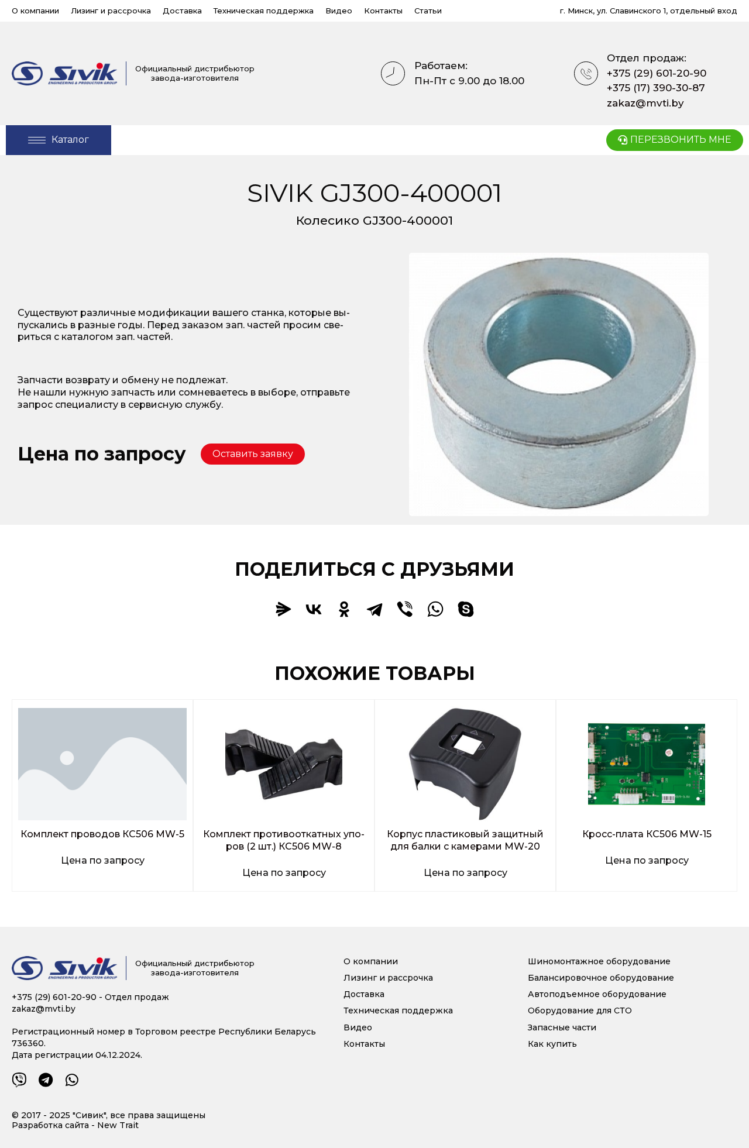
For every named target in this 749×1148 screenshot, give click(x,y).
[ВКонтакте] (314, 609)
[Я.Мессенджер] (283, 609)
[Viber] (405, 609)
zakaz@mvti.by (645, 103)
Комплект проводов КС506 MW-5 (102, 834)
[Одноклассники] (344, 609)
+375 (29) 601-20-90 (656, 73)
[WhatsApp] (435, 609)
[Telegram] (374, 609)
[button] (253, 454)
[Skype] (466, 609)
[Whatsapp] (71, 1080)
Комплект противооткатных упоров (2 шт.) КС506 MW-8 (284, 840)
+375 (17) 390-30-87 (656, 88)
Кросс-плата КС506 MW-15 (647, 834)
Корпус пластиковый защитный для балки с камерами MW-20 (465, 840)
